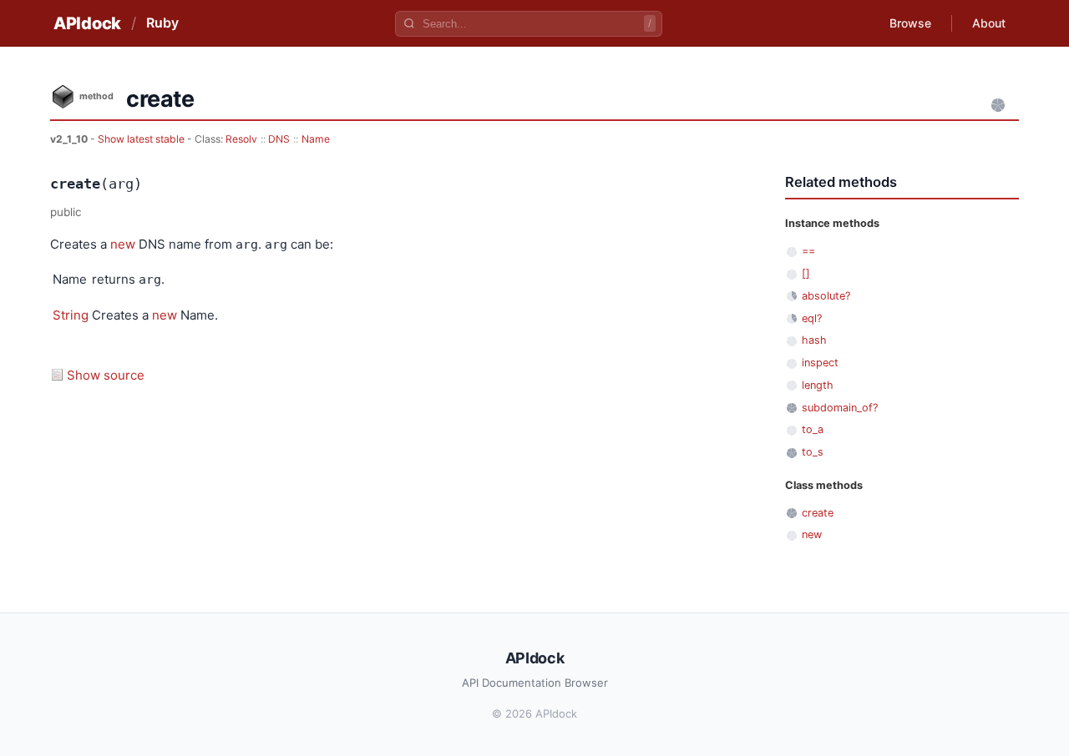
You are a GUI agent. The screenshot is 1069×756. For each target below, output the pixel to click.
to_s (812, 452)
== (808, 250)
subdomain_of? (840, 407)
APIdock (87, 23)
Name (315, 139)
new (122, 244)
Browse (910, 23)
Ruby (162, 22)
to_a (812, 429)
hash (814, 340)
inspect (820, 362)
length (817, 385)
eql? (812, 318)
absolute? (826, 296)
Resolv (241, 139)
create (817, 513)
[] (806, 273)
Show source (105, 375)
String (71, 315)
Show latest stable (142, 139)
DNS (279, 139)
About (989, 23)
